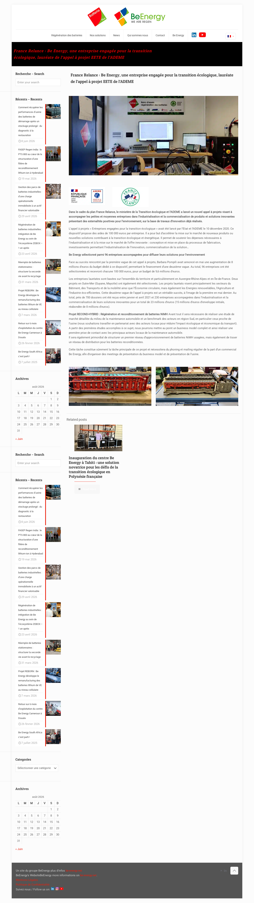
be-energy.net (74, 870)
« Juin (19, 439)
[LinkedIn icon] (225, 870)
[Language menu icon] (231, 36)
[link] (110, 386)
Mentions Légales (27, 880)
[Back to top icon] (234, 871)
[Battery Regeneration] (127, 17)
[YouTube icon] (221, 870)
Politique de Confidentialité (32, 884)
